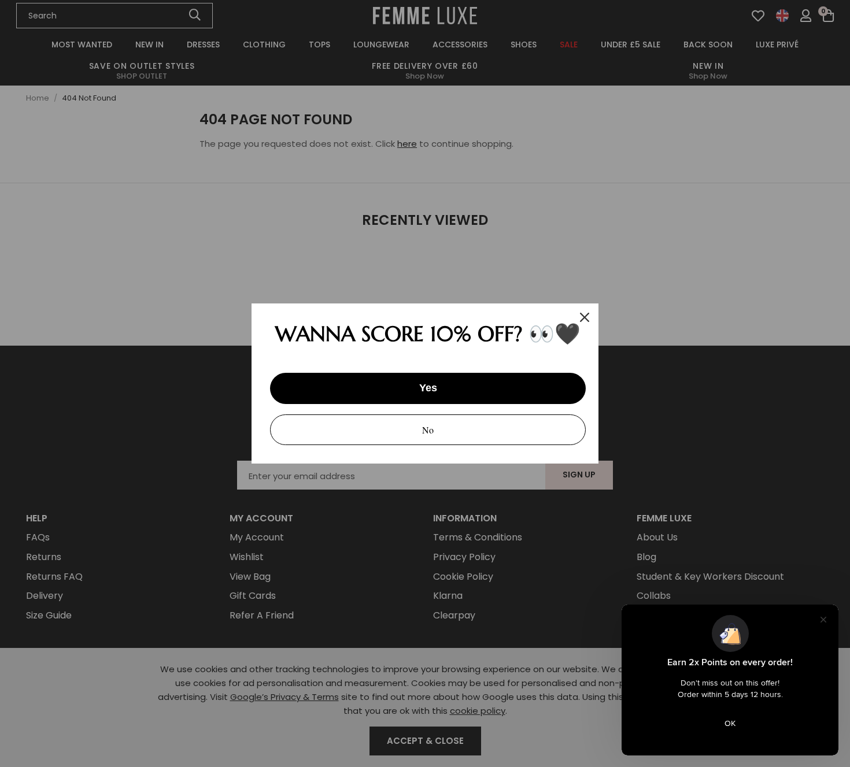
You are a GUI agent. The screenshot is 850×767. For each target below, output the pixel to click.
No (428, 430)
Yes (428, 388)
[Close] (584, 317)
